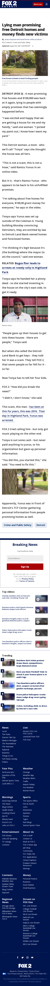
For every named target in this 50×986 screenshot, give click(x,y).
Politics (5, 762)
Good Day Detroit (9, 801)
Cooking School (8, 813)
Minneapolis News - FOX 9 (10, 917)
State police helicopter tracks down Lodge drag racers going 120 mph (31, 697)
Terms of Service (26, 581)
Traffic (25, 781)
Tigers (25, 819)
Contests (5, 844)
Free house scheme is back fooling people (20, 78)
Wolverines (27, 810)
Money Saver (7, 819)
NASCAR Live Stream (28, 918)
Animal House (28, 790)
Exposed (5, 892)
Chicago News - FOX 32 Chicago (8, 907)
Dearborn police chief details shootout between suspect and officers (17, 608)
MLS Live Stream (30, 944)
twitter (23, 957)
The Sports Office (30, 801)
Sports (27, 797)
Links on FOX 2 (8, 825)
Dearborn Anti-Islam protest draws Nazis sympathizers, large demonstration (30, 663)
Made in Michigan (9, 740)
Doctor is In (7, 822)
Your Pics (7, 768)
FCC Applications (30, 857)
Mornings (7, 797)
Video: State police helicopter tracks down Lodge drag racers (17, 631)
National (5, 749)
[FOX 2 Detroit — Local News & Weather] (9, 4)
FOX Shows (7, 835)
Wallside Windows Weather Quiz (9, 879)
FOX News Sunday (9, 759)
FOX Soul (27, 739)
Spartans (26, 813)
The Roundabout (9, 743)
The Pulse (6, 734)
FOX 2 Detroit (7, 42)
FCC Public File (29, 854)
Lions (25, 807)
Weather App (28, 775)
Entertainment (10, 831)
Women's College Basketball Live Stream (30, 935)
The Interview (7, 746)
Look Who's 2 (7, 783)
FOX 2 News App (30, 844)
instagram (27, 957)
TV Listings (6, 841)
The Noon (6, 804)
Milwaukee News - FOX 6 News (9, 912)
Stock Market (28, 885)
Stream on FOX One (29, 901)
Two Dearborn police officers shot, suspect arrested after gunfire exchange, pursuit (30, 686)
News (5, 727)
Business (5, 752)
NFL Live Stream (30, 906)
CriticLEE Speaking (9, 838)
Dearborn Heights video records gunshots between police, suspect (15, 620)
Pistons (26, 816)
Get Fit (5, 816)
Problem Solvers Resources (30, 864)
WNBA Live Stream (31, 941)
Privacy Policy (28, 579)
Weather (28, 768)
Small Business (29, 888)
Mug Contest (7, 807)
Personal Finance (30, 878)
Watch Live (38, 4)
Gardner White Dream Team (8, 885)
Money (27, 875)
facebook (18, 957)
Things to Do (7, 756)
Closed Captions (29, 860)
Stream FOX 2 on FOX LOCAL (30, 732)
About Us (28, 831)
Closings (26, 772)
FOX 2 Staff (27, 835)
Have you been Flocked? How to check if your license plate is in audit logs (31, 674)
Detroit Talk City (9, 737)
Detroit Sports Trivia (10, 780)
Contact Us (27, 838)
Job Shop (26, 848)
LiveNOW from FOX (31, 736)
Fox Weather (28, 787)
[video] (41, 598)
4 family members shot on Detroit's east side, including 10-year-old (16, 597)
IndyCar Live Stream (31, 922)
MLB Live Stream (30, 914)
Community (28, 851)
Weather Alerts (29, 778)
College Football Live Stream (29, 910)
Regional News (7, 901)
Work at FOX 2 (29, 841)
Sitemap (26, 868)
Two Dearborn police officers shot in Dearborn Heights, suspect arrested (17, 642)
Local (4, 731)
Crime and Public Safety (21, 42)
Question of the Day (8, 776)
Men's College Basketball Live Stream (29, 928)
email (32, 957)
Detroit (40, 525)
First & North (28, 804)
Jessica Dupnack (11, 39)
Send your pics (8, 772)
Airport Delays (29, 784)
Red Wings (27, 822)
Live (25, 727)
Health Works (7, 810)
